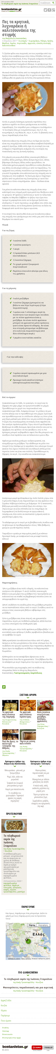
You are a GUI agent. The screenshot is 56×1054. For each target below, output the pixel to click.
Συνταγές (23, 40)
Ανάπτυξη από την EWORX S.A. (37, 1048)
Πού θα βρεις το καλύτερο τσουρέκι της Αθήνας (10, 744)
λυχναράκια (34, 41)
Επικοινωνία (7, 1034)
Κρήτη (50, 41)
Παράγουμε (5, 1015)
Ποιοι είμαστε (6, 1020)
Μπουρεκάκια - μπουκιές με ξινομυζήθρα (15, 771)
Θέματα (5, 755)
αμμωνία (31, 43)
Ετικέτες (5, 1027)
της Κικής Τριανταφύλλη (8, 752)
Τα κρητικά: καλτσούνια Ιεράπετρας (26, 714)
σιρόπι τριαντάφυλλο (10, 890)
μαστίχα (21, 891)
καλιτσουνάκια (8, 45)
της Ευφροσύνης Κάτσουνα (9, 721)
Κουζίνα (5, 724)
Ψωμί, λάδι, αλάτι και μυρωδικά (15, 778)
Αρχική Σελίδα (6, 1000)
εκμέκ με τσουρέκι (11, 886)
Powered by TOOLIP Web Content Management (48, 1048)
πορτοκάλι (21, 43)
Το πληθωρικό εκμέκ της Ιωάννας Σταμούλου (19, 4)
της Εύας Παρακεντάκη (42, 725)
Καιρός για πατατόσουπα (15, 789)
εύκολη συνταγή (43, 43)
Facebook (49, 10)
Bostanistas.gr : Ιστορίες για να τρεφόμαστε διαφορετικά (11, 10)
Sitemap (5, 1031)
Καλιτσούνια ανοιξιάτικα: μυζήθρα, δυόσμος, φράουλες (43, 716)
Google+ (53, 10)
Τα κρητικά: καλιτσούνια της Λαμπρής (8, 714)
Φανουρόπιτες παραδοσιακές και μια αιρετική (41, 773)
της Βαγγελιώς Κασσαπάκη (14, 38)
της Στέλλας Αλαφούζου (25, 721)
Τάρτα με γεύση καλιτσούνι (27, 742)
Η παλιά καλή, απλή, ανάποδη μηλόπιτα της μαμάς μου (40, 788)
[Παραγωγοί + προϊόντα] (28, 959)
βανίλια (5, 43)
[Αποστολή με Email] (4, 687)
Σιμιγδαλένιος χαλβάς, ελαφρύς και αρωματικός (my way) (41, 803)
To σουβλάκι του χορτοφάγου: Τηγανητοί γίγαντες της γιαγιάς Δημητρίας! (15, 796)
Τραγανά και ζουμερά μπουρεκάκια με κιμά (15, 784)
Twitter (45, 10)
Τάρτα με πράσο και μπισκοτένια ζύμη (40, 795)
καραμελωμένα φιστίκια (10, 884)
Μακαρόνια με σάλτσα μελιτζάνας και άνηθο (40, 780)
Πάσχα (43, 41)
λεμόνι (13, 43)
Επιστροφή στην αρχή (11, 1037)
